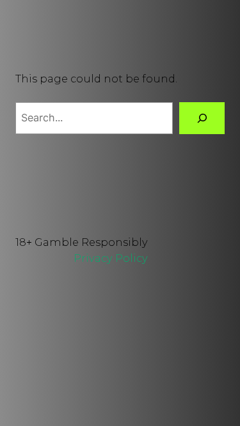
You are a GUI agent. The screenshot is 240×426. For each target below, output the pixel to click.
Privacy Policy (111, 258)
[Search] (202, 118)
